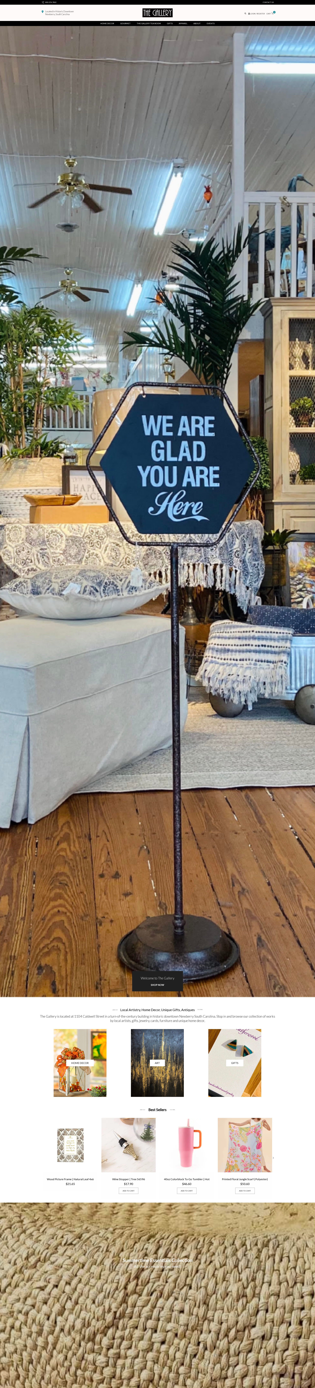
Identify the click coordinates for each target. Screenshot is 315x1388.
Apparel (183, 23)
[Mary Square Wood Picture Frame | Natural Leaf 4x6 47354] (70, 1145)
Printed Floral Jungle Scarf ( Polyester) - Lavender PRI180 (245, 1179)
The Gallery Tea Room (149, 23)
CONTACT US (268, 2)
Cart (270, 14)
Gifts (170, 23)
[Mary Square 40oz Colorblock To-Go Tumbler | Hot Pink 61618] (187, 1145)
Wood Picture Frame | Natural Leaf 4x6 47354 (70, 1179)
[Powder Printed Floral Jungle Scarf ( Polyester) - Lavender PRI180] (245, 1145)
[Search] (245, 14)
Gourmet (125, 23)
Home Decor (107, 23)
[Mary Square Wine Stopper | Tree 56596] (128, 1145)
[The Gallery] (157, 12)
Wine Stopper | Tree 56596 (128, 1179)
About (197, 23)
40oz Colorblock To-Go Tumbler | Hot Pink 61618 (187, 1179)
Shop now (157, 984)
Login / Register (257, 14)
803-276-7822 (50, 2)
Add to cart (128, 1191)
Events (211, 23)
